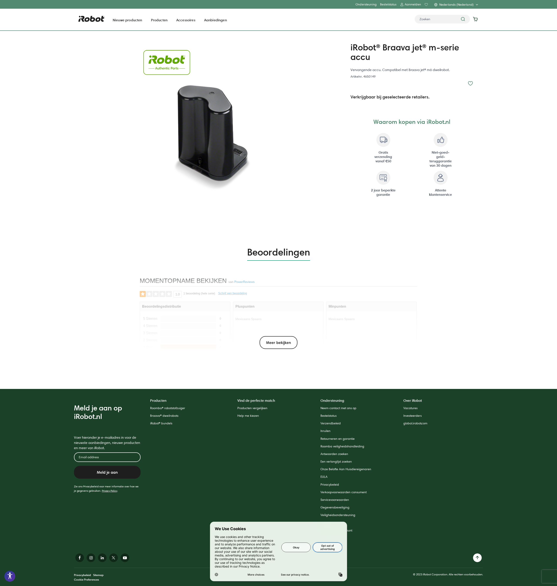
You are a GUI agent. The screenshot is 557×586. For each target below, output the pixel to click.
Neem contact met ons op (338, 408)
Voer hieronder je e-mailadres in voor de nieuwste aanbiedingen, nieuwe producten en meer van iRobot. (107, 442)
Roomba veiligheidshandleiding (342, 446)
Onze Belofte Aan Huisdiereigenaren (345, 469)
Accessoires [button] (185, 20)
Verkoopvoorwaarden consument (343, 492)
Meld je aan (107, 472)
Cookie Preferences (86, 579)
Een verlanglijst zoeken (336, 461)
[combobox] (442, 19)
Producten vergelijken (252, 408)
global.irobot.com (415, 423)
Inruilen (325, 431)
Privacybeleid (329, 484)
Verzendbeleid (330, 423)
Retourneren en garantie (337, 439)
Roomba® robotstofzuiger (167, 408)
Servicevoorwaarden (334, 500)
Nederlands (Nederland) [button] (456, 5)
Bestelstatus (388, 4)
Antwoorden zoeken (334, 454)
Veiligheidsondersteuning (337, 515)
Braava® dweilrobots (164, 416)
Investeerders (412, 416)
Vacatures (410, 408)
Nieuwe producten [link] (127, 20)
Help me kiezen (248, 416)
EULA (323, 477)
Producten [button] (159, 20)
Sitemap (98, 575)
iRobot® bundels (161, 423)
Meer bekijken (278, 342)
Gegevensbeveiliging (334, 507)
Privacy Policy (109, 490)
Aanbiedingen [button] (215, 20)
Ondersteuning (366, 4)
